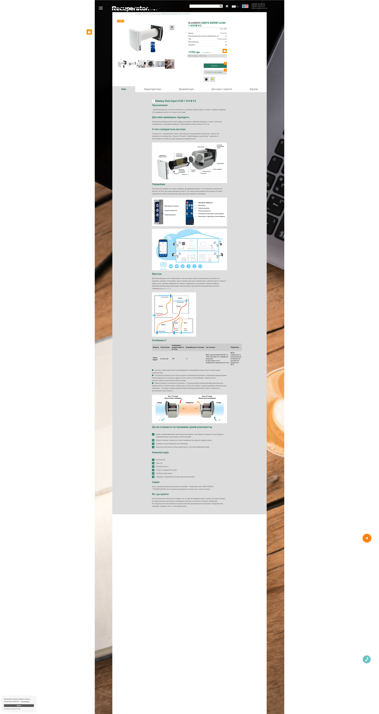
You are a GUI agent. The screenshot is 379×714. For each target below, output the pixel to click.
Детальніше (25, 701)
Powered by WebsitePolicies (12, 709)
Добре (19, 705)
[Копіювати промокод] (196, 369)
